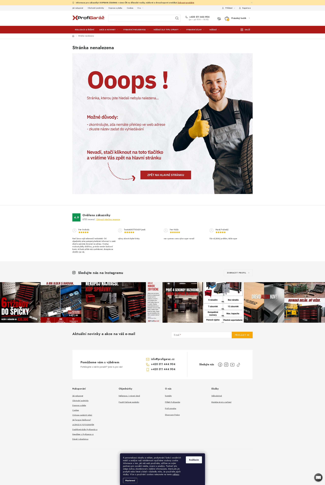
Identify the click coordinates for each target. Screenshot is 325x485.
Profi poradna (170, 408)
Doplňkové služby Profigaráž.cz (84, 429)
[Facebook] (220, 365)
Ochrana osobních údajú (82, 415)
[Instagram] (226, 365)
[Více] (245, 29)
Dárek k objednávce (80, 439)
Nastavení (130, 480)
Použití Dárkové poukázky (129, 402)
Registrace (246, 8)
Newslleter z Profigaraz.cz (83, 434)
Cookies (130, 8)
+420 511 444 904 (199, 17)
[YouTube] (232, 365)
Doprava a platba (115, 8)
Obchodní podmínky (96, 8)
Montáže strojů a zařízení (221, 402)
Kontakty (168, 396)
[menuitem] (84, 29)
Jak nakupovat (77, 8)
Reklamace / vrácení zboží (129, 396)
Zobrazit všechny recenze (108, 219)
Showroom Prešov (172, 415)
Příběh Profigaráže (172, 402)
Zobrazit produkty (186, 2)
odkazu (176, 474)
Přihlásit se (242, 335)
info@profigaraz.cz (162, 359)
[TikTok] (238, 365)
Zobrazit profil (236, 273)
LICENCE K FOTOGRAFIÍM (83, 424)
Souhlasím (194, 459)
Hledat (177, 18)
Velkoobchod (216, 396)
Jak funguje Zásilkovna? (81, 420)
